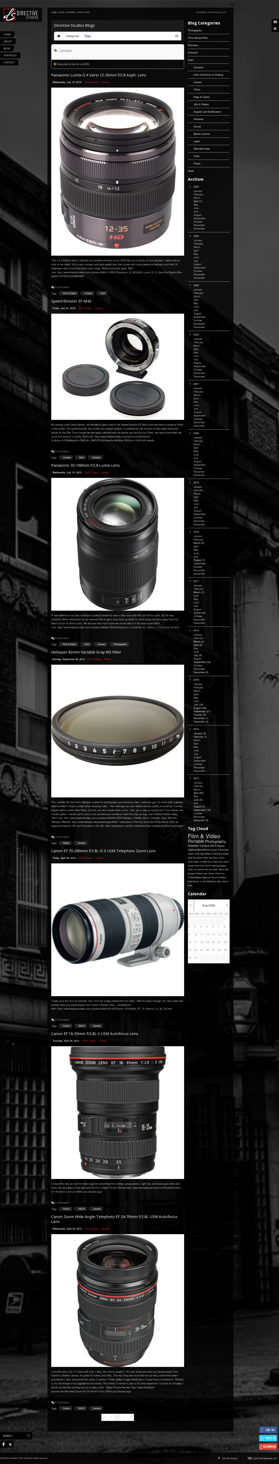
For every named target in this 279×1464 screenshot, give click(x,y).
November (201, 718)
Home (54, 12)
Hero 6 (225, 881)
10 (195, 934)
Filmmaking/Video (198, 37)
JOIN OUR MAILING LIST (265, 1458)
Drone (215, 857)
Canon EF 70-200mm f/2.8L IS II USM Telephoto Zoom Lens (103, 850)
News (191, 171)
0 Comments (62, 287)
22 (225, 942)
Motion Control (202, 134)
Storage (191, 873)
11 (201, 934)
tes (214, 881)
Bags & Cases (202, 97)
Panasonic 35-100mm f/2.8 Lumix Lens (85, 465)
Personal (193, 52)
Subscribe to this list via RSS (73, 64)
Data (227, 869)
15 (225, 934)
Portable (196, 841)
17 (195, 942)
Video (219, 881)
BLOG (61, 12)
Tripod (221, 869)
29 (225, 950)
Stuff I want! (223, 861)
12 (207, 934)
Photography (120, 644)
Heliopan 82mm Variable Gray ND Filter (86, 652)
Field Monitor (193, 881)
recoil (197, 865)
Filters (107, 659)
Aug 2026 (208, 905)
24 (195, 950)
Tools (196, 156)
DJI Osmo (198, 857)
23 (189, 950)
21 (219, 942)
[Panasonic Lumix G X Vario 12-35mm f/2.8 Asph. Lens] (117, 172)
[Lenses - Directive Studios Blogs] (21, 15)
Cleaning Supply (218, 865)
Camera (96, 457)
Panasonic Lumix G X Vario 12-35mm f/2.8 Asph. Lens (98, 75)
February (200, 736)
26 (207, 950)
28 (219, 950)
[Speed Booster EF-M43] (117, 367)
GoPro (222, 857)
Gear (190, 60)
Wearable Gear (202, 148)
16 (189, 942)
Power (197, 163)
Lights (197, 141)
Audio (190, 869)
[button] (176, 36)
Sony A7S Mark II (219, 877)
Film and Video (211, 869)
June (198, 799)
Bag (202, 853)
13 (213, 934)
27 (213, 950)
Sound (197, 126)
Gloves (211, 873)
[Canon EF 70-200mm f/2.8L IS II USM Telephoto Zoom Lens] (117, 929)
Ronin (207, 865)
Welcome (206, 877)
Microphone (203, 849)
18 (201, 942)
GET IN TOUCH (229, 1458)
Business (193, 45)
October (200, 714)
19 (207, 942)
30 (189, 957)
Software (198, 119)
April (198, 201)
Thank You (220, 873)
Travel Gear (223, 849)
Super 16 (198, 861)
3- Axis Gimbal (206, 881)
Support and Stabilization (207, 111)
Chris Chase (91, 82)
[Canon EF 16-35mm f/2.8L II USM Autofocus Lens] (117, 1112)
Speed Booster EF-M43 (71, 301)
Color (202, 865)
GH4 (102, 293)
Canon (66, 1025)
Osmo (190, 861)
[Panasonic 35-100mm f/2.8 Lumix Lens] (117, 544)
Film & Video (69, 293)
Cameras (198, 67)
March (199, 543)
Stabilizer (193, 845)
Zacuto (191, 865)
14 (219, 934)
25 (201, 950)
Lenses (105, 82)
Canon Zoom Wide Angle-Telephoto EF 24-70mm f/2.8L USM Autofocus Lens (114, 1219)
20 (213, 942)
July (198, 655)
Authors (70, 12)
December (201, 672)
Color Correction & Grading (208, 74)
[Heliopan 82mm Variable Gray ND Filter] (117, 731)
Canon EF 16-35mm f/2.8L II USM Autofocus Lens (94, 1033)
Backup (199, 873)
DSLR (81, 1025)
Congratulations (195, 877)
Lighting (192, 849)
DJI (220, 853)
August (199, 560)
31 (195, 957)
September (202, 662)
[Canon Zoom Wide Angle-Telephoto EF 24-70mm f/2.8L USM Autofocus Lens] (117, 1300)
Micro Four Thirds (210, 861)
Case (205, 873)
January (200, 733)
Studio (226, 853)
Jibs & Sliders (201, 104)
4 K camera (199, 869)
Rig (210, 857)
